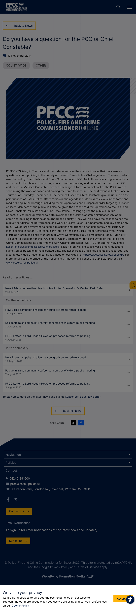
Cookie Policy (20, 605)
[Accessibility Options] (130, 599)
